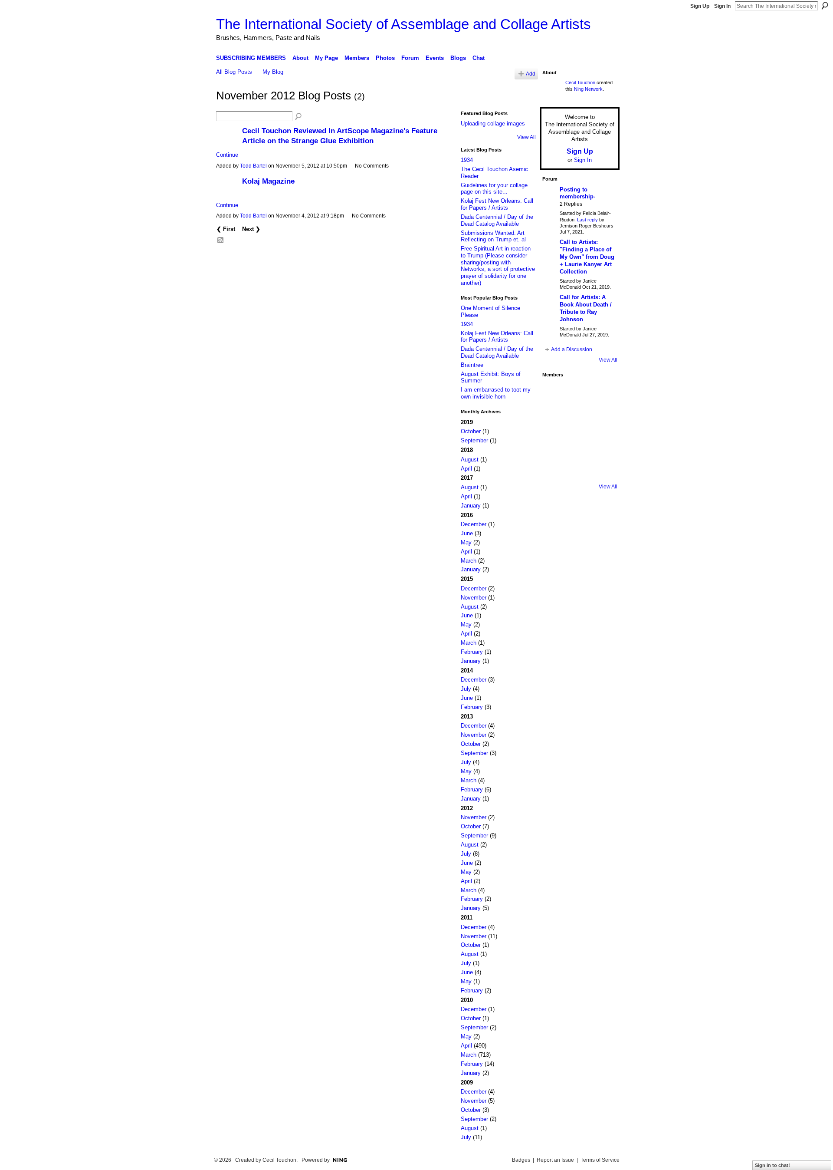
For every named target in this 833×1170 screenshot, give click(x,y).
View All (526, 137)
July (466, 689)
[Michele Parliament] (578, 466)
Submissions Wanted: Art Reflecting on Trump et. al (493, 236)
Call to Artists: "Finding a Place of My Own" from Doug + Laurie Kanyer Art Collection (587, 257)
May (466, 542)
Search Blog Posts (299, 117)
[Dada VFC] (578, 442)
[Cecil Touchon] (603, 466)
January (471, 505)
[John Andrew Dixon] (578, 393)
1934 (467, 160)
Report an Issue (555, 1160)
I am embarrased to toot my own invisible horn (496, 393)
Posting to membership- (577, 193)
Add (530, 73)
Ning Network (588, 89)
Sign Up (699, 6)
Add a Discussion (571, 349)
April (466, 468)
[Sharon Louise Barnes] (554, 466)
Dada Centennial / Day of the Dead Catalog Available (497, 220)
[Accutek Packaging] (603, 442)
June (467, 533)
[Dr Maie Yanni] (578, 418)
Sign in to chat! (772, 1165)
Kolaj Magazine (268, 181)
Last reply (587, 219)
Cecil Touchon (580, 82)
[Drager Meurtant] (554, 442)
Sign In (722, 6)
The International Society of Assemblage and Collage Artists (403, 24)
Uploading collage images (493, 123)
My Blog (272, 72)
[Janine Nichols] (603, 418)
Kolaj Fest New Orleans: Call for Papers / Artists (497, 204)
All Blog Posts (234, 72)
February (472, 652)
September (474, 440)
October (471, 431)
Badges (521, 1160)
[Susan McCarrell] (554, 393)
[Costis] (603, 393)
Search (824, 6)
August (470, 459)
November (473, 597)
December (473, 524)
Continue (227, 155)
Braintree (472, 365)
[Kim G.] (554, 418)
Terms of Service (600, 1160)
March (468, 560)
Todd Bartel (253, 166)
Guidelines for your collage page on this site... (494, 188)
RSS (221, 240)
